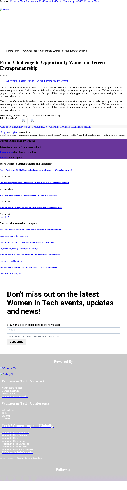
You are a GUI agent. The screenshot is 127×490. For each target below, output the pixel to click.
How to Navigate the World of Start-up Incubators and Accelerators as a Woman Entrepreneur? (36, 170)
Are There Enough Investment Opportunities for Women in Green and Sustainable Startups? (45, 126)
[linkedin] (11, 478)
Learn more (6, 152)
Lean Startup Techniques (10, 273)
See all (3, 217)
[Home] (4, 9)
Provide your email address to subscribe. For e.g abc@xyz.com (33, 336)
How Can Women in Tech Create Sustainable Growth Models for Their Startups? (30, 254)
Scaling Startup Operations (11, 261)
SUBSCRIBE (16, 341)
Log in (4, 132)
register (15, 132)
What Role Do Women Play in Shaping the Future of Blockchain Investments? (29, 195)
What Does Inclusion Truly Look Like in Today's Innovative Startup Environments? (31, 229)
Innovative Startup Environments (14, 236)
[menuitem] (12, 388)
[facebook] (3, 478)
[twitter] (26, 478)
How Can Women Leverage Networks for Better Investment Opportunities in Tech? (31, 208)
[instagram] (18, 478)
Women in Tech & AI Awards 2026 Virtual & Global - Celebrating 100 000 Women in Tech (54, 1)
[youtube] (34, 478)
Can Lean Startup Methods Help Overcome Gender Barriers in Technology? (28, 267)
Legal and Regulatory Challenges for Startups (19, 248)
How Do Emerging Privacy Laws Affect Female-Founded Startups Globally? (28, 242)
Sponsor (4, 157)
